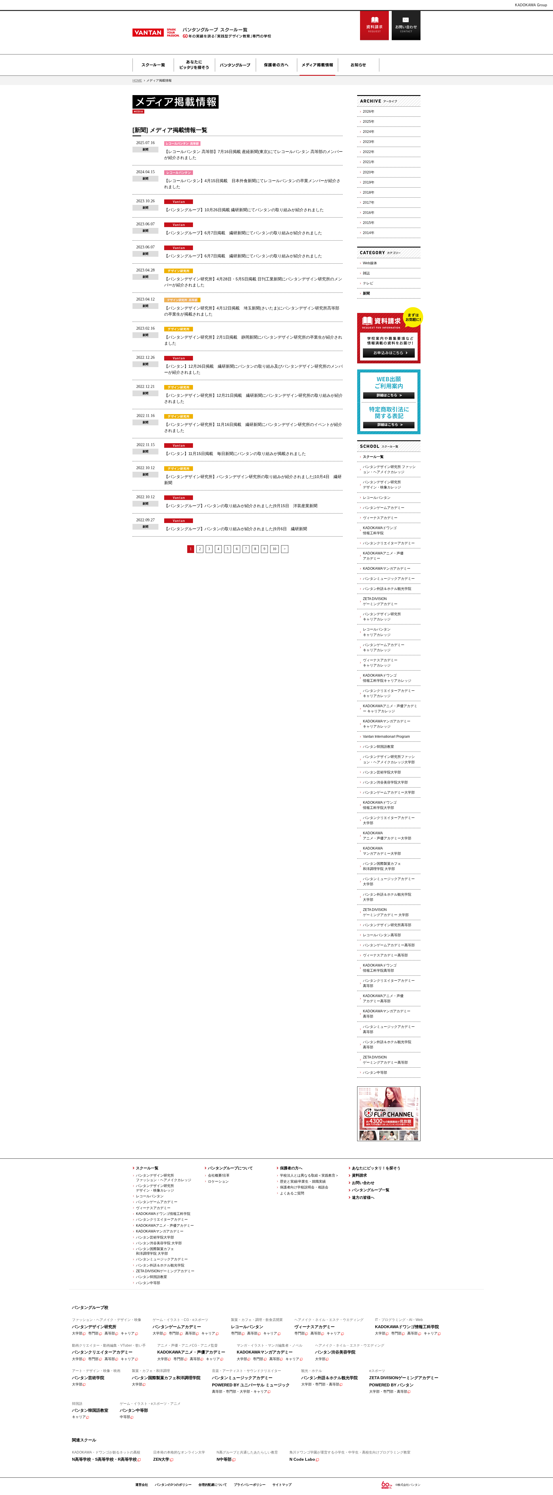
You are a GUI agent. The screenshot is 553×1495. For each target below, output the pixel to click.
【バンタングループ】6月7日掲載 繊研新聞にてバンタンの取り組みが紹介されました (243, 233)
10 (274, 549)
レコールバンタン (377, 498)
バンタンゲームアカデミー (383, 508)
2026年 (368, 112)
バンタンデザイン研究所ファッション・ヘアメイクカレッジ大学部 (389, 759)
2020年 (368, 172)
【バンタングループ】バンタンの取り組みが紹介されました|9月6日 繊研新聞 (235, 528)
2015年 (368, 223)
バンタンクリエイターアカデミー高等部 (389, 983)
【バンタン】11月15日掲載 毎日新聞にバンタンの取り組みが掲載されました (235, 453)
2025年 (368, 122)
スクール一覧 (153, 65)
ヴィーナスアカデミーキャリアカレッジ (380, 662)
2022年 (368, 152)
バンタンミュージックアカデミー (389, 579)
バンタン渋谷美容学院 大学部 (159, 1243)
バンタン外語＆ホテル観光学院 (387, 589)
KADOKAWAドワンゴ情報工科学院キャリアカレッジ (387, 678)
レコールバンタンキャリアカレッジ (377, 632)
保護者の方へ (276, 65)
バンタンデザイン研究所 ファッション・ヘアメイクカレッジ (389, 469)
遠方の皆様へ (363, 1197)
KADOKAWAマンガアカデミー (386, 569)
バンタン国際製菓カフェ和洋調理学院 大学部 (382, 866)
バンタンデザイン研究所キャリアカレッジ (382, 616)
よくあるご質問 (292, 1193)
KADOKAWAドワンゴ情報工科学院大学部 (380, 805)
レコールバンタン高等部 (382, 935)
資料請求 (374, 26)
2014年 (368, 233)
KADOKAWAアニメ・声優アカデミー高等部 (383, 998)
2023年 (368, 142)
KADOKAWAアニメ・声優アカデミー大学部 (387, 835)
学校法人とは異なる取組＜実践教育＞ (309, 1175)
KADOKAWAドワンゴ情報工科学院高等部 (380, 968)
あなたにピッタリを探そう (194, 65)
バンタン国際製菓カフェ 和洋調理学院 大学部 (153, 1251)
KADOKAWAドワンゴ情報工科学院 (380, 530)
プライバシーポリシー (250, 1484)
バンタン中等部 (375, 1073)
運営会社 (141, 1484)
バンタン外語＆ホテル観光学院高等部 (387, 1044)
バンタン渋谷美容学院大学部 (385, 782)
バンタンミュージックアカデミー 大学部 (389, 881)
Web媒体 (370, 263)
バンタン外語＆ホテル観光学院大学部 (387, 897)
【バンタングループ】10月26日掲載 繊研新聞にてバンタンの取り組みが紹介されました (244, 209)
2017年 (368, 203)
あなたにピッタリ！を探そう (376, 1168)
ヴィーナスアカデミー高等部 (385, 955)
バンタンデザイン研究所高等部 (387, 925)
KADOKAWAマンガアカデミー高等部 (386, 1013)
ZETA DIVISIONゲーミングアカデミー (380, 601)
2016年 (368, 213)
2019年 (368, 182)
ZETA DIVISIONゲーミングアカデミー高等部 (385, 1059)
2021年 (368, 162)
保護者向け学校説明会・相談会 (304, 1187)
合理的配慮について (212, 1484)
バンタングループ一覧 (370, 1190)
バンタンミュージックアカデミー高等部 (389, 1029)
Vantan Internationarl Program (386, 737)
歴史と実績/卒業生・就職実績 (303, 1181)
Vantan (170, 32)
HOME (137, 80)
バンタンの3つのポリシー (173, 1484)
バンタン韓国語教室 (378, 747)
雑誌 (366, 273)
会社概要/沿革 (219, 1175)
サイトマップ (281, 1484)
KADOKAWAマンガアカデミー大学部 (382, 851)
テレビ (368, 283)
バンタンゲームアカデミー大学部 (389, 792)
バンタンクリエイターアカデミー (389, 543)
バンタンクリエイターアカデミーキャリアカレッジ (389, 693)
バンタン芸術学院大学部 (382, 772)
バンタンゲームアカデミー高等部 (389, 945)
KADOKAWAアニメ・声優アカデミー (383, 555)
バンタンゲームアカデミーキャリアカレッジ (383, 647)
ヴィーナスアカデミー (380, 518)
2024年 (368, 132)
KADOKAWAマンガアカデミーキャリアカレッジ (386, 723)
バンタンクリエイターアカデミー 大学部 (389, 820)
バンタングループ (235, 65)
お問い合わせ (406, 26)
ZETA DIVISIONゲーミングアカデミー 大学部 (386, 912)
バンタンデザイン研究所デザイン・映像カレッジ (382, 484)
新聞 (366, 293)
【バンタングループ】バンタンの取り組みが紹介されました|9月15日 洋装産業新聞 (240, 505)
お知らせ (358, 65)
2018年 (368, 192)
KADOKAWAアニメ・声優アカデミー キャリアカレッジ (390, 708)
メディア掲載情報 (317, 65)
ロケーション (218, 1181)
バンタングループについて (230, 1168)
